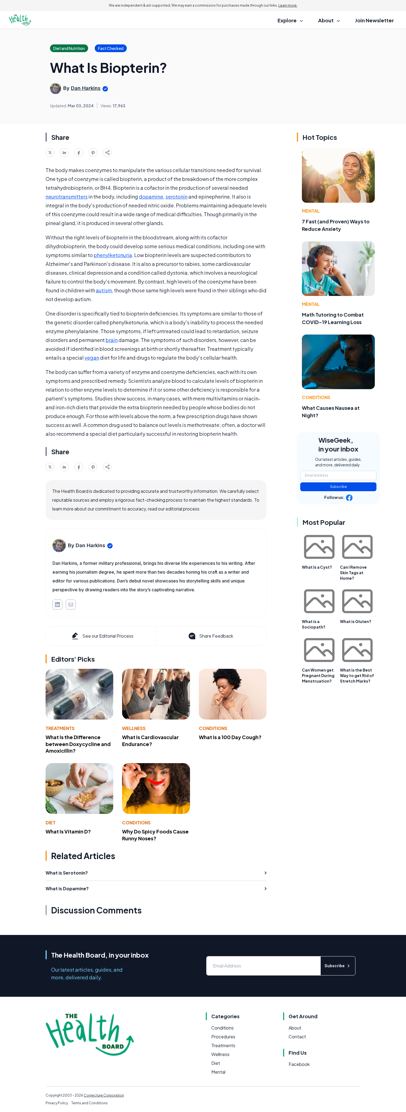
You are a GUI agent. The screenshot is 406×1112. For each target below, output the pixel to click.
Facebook (299, 1064)
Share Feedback (216, 636)
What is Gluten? (355, 621)
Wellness (134, 728)
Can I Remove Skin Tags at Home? (353, 573)
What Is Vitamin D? (68, 831)
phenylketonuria (113, 255)
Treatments (60, 728)
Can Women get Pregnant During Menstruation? (318, 675)
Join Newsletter (374, 20)
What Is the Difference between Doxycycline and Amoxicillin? (78, 744)
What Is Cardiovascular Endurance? (150, 740)
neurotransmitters (67, 196)
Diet (51, 822)
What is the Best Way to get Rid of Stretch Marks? (357, 675)
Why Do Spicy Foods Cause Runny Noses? (155, 834)
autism (104, 290)
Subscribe (338, 487)
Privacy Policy (57, 1103)
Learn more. (287, 5)
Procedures (223, 1036)
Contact (297, 1036)
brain (112, 340)
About (295, 1028)
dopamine (151, 196)
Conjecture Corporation (104, 1095)
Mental (311, 211)
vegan (92, 357)
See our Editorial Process (107, 636)
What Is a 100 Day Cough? (230, 737)
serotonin (176, 196)
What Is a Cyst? (317, 567)
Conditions (213, 728)
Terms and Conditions (89, 1103)
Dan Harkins (86, 88)
